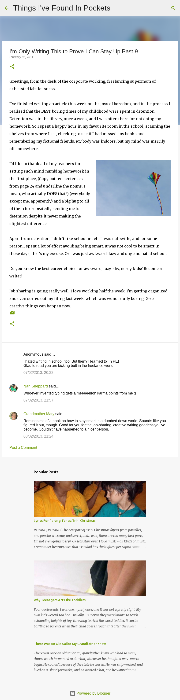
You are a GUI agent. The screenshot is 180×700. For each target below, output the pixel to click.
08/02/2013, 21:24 (38, 436)
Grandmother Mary (38, 414)
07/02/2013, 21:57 (38, 400)
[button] (12, 67)
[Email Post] (12, 314)
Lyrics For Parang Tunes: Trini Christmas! (65, 521)
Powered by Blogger (92, 693)
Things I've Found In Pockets (61, 8)
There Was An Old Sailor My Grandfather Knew (70, 644)
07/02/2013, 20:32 (38, 373)
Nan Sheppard (35, 386)
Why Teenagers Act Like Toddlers (60, 600)
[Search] (117, 8)
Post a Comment (23, 447)
